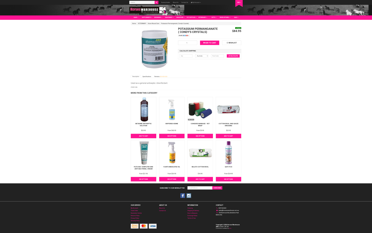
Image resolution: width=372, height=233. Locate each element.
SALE (235, 17)
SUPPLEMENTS (146, 17)
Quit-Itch (228, 167)
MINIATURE (179, 17)
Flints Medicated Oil (172, 167)
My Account (134, 208)
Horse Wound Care (153, 23)
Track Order (134, 210)
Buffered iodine (172, 124)
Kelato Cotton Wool (200, 167)
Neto (230, 228)
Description (135, 76)
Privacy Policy (135, 218)
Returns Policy (135, 215)
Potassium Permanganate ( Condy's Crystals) (175, 23)
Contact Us (184, 2)
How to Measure (192, 213)
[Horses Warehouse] (147, 9)
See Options (171, 136)
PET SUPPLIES (191, 17)
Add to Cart (210, 43)
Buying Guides (165, 2)
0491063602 (222, 208)
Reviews (157, 76)
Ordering (190, 208)
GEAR (135, 17)
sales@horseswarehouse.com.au (228, 210)
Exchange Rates (192, 215)
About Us (175, 2)
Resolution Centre (136, 213)
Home (134, 23)
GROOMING (157, 17)
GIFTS (213, 17)
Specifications (147, 76)
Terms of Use (191, 218)
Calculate (234, 56)
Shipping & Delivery (193, 210)
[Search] (156, 2)
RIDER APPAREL (224, 17)
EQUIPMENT (169, 17)
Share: (181, 35)
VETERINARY (202, 17)
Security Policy (135, 220)
